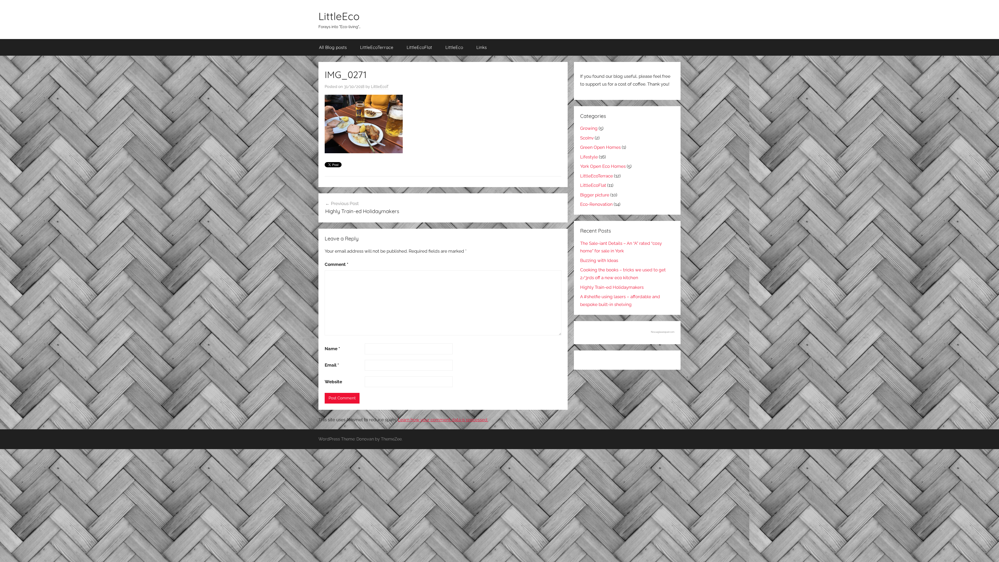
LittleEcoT (380, 86)
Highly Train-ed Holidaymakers (612, 287)
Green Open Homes (600, 147)
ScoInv (587, 137)
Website (333, 381)
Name (332, 348)
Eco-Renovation (596, 204)
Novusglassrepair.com (662, 332)
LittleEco (339, 16)
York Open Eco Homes (603, 166)
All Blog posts (333, 47)
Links (481, 47)
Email (332, 365)
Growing (589, 128)
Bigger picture (594, 194)
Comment (336, 264)
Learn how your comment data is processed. (443, 419)
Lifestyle (589, 156)
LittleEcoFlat (419, 47)
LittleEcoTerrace (376, 47)
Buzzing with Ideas (599, 260)
